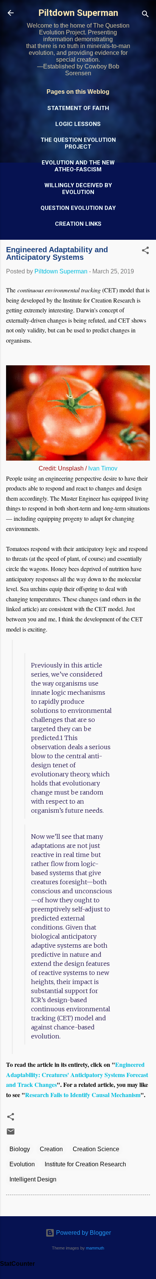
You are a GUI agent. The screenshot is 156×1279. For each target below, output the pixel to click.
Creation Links (78, 223)
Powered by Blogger (83, 1232)
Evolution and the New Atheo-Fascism (78, 166)
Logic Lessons (78, 124)
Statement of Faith (78, 108)
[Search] (145, 15)
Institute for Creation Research (85, 1164)
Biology (19, 1149)
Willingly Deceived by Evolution (78, 189)
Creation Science (96, 1149)
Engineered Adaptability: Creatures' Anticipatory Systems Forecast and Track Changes (77, 1074)
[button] (145, 252)
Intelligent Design (32, 1179)
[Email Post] (10, 1134)
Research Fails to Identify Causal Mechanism (82, 1094)
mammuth (95, 1248)
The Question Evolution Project (78, 143)
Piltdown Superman (78, 13)
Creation (51, 1149)
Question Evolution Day (78, 208)
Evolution (22, 1164)
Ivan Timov (102, 468)
